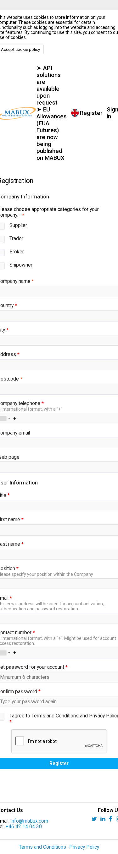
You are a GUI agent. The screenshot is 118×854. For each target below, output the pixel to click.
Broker (16, 252)
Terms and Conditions (42, 847)
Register (91, 113)
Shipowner (20, 265)
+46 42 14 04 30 (24, 827)
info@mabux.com (29, 821)
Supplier (18, 225)
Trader (16, 238)
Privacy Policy (84, 847)
